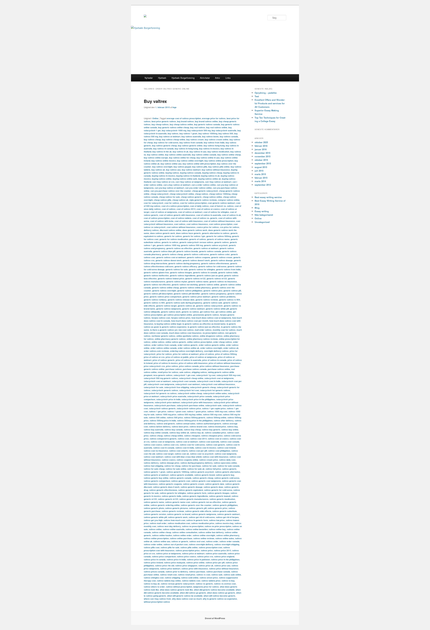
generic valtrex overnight (164, 290)
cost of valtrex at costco (208, 209)
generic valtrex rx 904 (229, 299)
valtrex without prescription (179, 586)
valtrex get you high (153, 520)
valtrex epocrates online (225, 462)
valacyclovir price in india (168, 399)
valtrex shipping (172, 577)
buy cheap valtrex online (181, 124)
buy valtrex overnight (162, 166)
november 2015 (262, 156)
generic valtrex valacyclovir (209, 305)
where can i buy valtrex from (157, 598)
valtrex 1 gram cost (176, 411)
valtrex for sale (209, 465)
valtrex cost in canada (163, 447)
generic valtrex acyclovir (216, 245)
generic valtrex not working (185, 284)
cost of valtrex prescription (157, 218)
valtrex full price (213, 468)
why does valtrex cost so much (187, 598)
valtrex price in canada (155, 559)
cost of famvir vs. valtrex (222, 205)
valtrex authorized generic (208, 423)
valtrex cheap (156, 435)
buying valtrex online (162, 178)
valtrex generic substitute (224, 511)
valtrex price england (224, 556)
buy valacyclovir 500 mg (199, 130)
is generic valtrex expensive (173, 326)
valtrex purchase (197, 571)
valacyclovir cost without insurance (218, 384)
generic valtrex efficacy (186, 266)
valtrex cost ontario (178, 450)
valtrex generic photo (154, 508)
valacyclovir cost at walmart (157, 381)
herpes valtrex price (180, 317)
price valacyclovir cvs (154, 366)
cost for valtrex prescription (193, 202)
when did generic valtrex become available (214, 589)
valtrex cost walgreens (225, 453)
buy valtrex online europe (156, 157)
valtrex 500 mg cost (212, 414)
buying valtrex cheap (212, 172)
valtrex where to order (154, 586)
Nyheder (149, 77)
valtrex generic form (196, 493)
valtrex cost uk (182, 453)
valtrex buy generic (211, 429)
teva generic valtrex (163, 375)
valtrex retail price (186, 574)
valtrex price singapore (186, 565)
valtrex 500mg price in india (163, 420)
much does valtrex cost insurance (185, 332)
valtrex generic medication (222, 499)
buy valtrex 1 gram (188, 133)
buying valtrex (172, 172)
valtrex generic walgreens (203, 514)
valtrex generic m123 (168, 499)
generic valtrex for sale (177, 269)
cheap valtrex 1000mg (219, 193)
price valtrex (172, 366)
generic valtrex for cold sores (212, 266)
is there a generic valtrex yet (164, 329)
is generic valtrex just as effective (204, 326)
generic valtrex (221, 242)
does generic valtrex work (194, 230)
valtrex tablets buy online (169, 580)
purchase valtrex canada (195, 369)
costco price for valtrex (208, 227)
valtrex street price (209, 577)
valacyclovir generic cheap (203, 387)
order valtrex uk (231, 347)
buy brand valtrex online (206, 121)
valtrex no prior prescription (218, 526)
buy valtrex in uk (180, 151)
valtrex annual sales (185, 423)
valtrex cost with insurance (215, 456)
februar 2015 (261, 177)
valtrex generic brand (204, 474)
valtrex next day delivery (169, 526)
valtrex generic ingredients (195, 496)
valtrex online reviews (203, 538)
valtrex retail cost (168, 574)
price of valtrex (207, 354)
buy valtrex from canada (191, 142)
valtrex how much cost (174, 520)
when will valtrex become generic (219, 595)
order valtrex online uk (188, 347)
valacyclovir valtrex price (189, 408)
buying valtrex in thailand (188, 175)
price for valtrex (164, 354)
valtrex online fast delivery (211, 532)
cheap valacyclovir (159, 193)
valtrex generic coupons (170, 483)
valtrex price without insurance (224, 568)
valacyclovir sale (213, 405)
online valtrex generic (175, 341)
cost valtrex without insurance (181, 227)
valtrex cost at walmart (187, 441)
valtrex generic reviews (173, 511)
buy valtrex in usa (197, 151)
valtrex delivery (151, 462)
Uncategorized (262, 222)
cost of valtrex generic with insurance (177, 215)
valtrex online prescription (156, 538)
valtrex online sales (224, 538)
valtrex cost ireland (226, 447)
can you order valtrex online (198, 187)
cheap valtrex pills (162, 199)
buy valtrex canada (229, 136)
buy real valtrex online (216, 127)
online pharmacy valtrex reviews (202, 338)
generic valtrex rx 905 (154, 302)
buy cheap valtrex (160, 124)
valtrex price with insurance (194, 568)
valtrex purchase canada (218, 571)
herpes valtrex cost (161, 317)
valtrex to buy (228, 580)
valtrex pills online (189, 547)
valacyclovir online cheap (190, 393)
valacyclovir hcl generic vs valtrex (160, 393)
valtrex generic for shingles (173, 493)
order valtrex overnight (211, 347)
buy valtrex (173, 133)
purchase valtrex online (219, 369)
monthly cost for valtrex (224, 329)
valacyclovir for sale (153, 387)
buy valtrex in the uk (162, 151)
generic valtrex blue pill (164, 251)
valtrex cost (183, 438)
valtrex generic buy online (156, 477)
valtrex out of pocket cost (175, 544)
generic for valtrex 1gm (194, 236)
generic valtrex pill (232, 290)
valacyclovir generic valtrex (165, 390)
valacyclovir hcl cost (189, 390)
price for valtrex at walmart (186, 354)
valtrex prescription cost (210, 547)
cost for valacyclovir (153, 202)
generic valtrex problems (223, 296)
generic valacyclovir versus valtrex (196, 242)
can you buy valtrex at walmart (169, 187)
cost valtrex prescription (220, 224)
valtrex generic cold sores (226, 477)
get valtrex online (224, 311)
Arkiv (217, 77)
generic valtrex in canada (205, 272)
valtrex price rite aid (164, 565)
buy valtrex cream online (216, 139)
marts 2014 (260, 181)
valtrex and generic (166, 423)
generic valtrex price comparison (165, 296)
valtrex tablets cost (191, 580)
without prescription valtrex (157, 601)
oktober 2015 (261, 159)
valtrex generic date (214, 483)
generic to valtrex (170, 242)
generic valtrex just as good (210, 275)
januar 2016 (261, 149)
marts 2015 (260, 174)
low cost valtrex (186, 329)
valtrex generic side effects (198, 511)
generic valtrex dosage (222, 260)
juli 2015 (259, 170)
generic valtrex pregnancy (213, 293)
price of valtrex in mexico (166, 363)
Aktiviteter (205, 77)
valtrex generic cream (193, 483)
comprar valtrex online (229, 199)
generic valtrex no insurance (223, 281)
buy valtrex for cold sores (166, 142)
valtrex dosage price (169, 462)
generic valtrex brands (187, 251)
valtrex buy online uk (179, 432)
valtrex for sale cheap (154, 468)
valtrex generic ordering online (165, 505)
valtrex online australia (174, 529)
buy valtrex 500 (225, 133)
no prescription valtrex (213, 332)
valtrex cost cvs (171, 444)
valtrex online (155, 529)
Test (257, 96)
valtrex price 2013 (222, 550)
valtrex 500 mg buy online (189, 414)
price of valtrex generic (164, 360)
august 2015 (261, 167)
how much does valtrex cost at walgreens (211, 317)
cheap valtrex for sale (169, 196)
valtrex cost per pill (198, 450)
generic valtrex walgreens (168, 308)
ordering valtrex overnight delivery (186, 351)
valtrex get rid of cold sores (202, 517)
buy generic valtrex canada (207, 124)
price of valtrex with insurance (193, 363)
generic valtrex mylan (176, 281)
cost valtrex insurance (197, 224)
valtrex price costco (186, 556)
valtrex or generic (179, 541)
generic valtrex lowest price (171, 278)
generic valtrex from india (228, 269)
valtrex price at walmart (193, 553)
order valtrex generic (188, 344)
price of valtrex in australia (188, 360)
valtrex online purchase (181, 538)
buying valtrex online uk (209, 178)
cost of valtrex (169, 209)
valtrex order (212, 541)
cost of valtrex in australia (208, 215)
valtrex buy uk (197, 432)
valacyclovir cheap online (191, 378)
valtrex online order (182, 535)
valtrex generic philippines (225, 505)
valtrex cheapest (192, 435)
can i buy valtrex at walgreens (190, 181)
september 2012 (263, 184)
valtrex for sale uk (196, 468)
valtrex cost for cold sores (192, 444)
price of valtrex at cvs (154, 357)
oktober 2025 (261, 142)
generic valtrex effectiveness (215, 263)
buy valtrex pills (199, 166)
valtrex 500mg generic (194, 417)
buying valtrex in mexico (163, 175)
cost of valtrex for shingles (216, 212)
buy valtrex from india (214, 142)
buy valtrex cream (195, 139)
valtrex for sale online (176, 468)
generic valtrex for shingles (202, 269)
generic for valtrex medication (173, 239)
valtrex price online (195, 562)
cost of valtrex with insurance (189, 221)
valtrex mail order (158, 523)
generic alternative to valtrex (215, 233)
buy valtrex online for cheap (182, 157)
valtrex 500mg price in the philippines (195, 420)
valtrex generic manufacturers (193, 499)
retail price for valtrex (168, 372)
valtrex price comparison (164, 556)
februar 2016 (261, 145)
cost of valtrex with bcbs (162, 221)
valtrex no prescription (193, 526)
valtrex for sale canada (229, 465)
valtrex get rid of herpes (227, 517)
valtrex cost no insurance (156, 450)
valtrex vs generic (204, 583)
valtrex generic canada (180, 477)
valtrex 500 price (175, 417)
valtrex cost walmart (153, 456)
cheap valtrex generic (191, 196)
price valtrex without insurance (214, 366)
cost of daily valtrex (199, 205)
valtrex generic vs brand (178, 514)
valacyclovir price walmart (167, 402)
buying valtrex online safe (185, 178)
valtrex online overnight (204, 535)
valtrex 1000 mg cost (217, 411)
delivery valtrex (151, 230)
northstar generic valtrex (163, 335)
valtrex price (207, 550)
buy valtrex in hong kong (186, 148)
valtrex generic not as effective (206, 502)
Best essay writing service (268, 197)
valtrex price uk (205, 565)
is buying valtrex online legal (167, 323)
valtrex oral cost (197, 541)
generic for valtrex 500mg (218, 236)
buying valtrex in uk (210, 175)
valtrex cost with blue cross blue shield (183, 456)
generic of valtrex (197, 239)
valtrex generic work (178, 517)
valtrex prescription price (188, 550)
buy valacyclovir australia (224, 130)
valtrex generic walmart (228, 514)
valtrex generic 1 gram (154, 471)
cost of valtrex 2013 (186, 209)
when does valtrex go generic (221, 592)
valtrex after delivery (224, 420)
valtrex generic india (171, 496)
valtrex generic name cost (177, 502)
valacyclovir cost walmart (187, 384)
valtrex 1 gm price (157, 411)
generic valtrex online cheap (165, 287)
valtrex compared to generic (163, 438)
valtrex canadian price (215, 432)
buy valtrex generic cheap (164, 145)
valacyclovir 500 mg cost (229, 375)
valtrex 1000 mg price (166, 414)
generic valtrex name (198, 281)
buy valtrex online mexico (163, 160)
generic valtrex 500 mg (192, 245)
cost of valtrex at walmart (190, 212)
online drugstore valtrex (211, 335)
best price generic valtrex (164, 121)
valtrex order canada (229, 541)
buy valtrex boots (210, 136)
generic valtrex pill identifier (187, 293)
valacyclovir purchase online (190, 405)
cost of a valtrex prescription (175, 205)
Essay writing (262, 211)
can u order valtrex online (203, 184)
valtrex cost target (165, 453)
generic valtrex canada (210, 251)
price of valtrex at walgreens (203, 357)
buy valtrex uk (158, 169)
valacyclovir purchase (165, 405)
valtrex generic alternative (227, 471)
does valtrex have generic (188, 233)
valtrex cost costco (153, 444)
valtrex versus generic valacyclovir (178, 583)
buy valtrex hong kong (214, 145)
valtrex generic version (155, 514)
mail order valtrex (203, 329)
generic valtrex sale (212, 302)
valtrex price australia (216, 553)
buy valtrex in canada (163, 148)
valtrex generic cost (180, 480)
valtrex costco (169, 459)
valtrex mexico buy (224, 523)
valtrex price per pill (215, 562)
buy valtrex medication (218, 151)
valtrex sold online (190, 577)
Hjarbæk (162, 77)
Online (155, 118)
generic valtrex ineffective (156, 275)
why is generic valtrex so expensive (220, 598)
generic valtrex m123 (217, 278)
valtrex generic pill (198, 508)
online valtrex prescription (199, 341)
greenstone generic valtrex (206, 314)
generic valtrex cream (221, 257)
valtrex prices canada (154, 571)
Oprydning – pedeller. (266, 92)
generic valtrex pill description (158, 293)
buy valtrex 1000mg (207, 133)
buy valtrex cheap (152, 139)
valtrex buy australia (153, 429)
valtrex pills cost (152, 547)
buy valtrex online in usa (208, 157)
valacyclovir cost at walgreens (219, 378)
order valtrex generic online (212, 344)
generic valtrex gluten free (156, 272)
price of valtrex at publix (177, 357)
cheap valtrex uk (180, 199)
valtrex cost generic (215, 444)
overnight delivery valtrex (216, 351)
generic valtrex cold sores (196, 254)
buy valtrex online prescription (218, 160)
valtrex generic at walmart (156, 474)
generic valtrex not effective (157, 284)
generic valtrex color (220, 254)
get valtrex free (207, 311)
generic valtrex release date (181, 299)
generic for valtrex (173, 236)
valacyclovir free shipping (176, 387)
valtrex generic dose (213, 486)
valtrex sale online (232, 574)
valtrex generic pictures (176, 508)
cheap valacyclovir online (182, 193)
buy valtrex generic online (190, 145)
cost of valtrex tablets (181, 218)
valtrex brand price (217, 426)
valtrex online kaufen (162, 535)
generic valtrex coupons (198, 257)
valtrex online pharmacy (227, 535)
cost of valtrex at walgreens (163, 212)
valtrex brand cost (198, 426)
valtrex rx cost (203, 574)
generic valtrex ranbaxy (155, 299)
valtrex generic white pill (155, 517)
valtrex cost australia (209, 441)
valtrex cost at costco (218, 438)
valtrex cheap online (173, 435)
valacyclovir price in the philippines (198, 399)
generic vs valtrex (190, 311)
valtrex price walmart (170, 568)
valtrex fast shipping (153, 465)
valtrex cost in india (184, 447)
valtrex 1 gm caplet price (214, 408)
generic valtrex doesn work (169, 260)
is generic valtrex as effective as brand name (204, 323)
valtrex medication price (202, 523)
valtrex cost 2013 (198, 438)
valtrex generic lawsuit (220, 496)
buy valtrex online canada (204, 154)
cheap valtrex (201, 193)
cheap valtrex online (212, 196)
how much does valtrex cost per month (189, 320)
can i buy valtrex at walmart (218, 181)
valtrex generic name (154, 502)
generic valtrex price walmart (196, 296)
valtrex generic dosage (192, 486)
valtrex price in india (176, 559)
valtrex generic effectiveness (163, 490)
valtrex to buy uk (152, 583)
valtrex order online (153, 544)
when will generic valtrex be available (185, 595)
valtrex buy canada (173, 429)
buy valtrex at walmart (169, 136)
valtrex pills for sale (170, 547)
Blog (257, 207)
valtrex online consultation (184, 532)
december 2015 (262, 152)
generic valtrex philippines (189, 290)
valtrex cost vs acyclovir (202, 453)
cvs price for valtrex (229, 227)
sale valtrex (185, 372)
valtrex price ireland (153, 562)
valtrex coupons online (187, 459)
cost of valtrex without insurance (219, 221)
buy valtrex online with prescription (199, 163)
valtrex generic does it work (166, 486)
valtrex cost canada (229, 441)
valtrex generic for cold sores (218, 490)
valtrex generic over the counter (196, 505)
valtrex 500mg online (216, 417)
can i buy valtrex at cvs (163, 181)
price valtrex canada (189, 366)
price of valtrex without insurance (225, 363)
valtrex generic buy (225, 474)
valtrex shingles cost (154, 577)
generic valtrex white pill (217, 308)
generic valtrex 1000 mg (168, 245)
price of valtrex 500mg (226, 354)
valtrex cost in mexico (205, 447)
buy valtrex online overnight (190, 160)
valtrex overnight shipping (226, 544)
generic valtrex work (171, 311)
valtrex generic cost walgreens (206, 480)
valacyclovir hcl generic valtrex (215, 390)
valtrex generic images (218, 493)
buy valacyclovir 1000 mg (174, 130)
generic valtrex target (166, 305)
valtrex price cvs (205, 556)
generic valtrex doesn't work (196, 260)
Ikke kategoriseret (264, 214)
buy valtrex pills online (219, 166)
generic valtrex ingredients (183, 275)
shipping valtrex (199, 372)
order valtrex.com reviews (156, 351)
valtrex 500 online (157, 417)
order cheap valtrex (222, 341)
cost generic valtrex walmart (221, 202)
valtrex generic (229, 468)
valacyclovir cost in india (209, 381)
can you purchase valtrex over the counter (170, 190)
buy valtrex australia (191, 136)
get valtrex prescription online (178, 314)
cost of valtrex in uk (231, 215)
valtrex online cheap (161, 532)
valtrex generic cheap (202, 477)
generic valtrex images (181, 272)
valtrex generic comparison (157, 480)
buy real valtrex (197, 127)
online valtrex (158, 341)
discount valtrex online (170, 230)
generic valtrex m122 (195, 278)
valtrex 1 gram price (196, 411)
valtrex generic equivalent (190, 490)
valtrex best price (180, 426)
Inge (175, 107)
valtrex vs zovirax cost (225, 583)
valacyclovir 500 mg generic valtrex (161, 378)
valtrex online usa (161, 541)
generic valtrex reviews (207, 299)
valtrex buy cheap (192, 429)
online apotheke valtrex (187, 335)
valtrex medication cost (179, 523)
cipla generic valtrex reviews (203, 199)
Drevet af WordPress (215, 618)
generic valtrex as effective (179, 248)
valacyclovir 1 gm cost (184, 375)
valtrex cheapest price (212, 435)
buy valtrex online (155, 154)
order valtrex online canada (163, 347)
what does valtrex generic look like (176, 589)
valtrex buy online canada (156, 432)
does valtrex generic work (162, 233)
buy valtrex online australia (178, 154)
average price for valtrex (214, 118)
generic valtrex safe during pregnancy (184, 302)
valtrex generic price (217, 508)
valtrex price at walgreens (168, 553)
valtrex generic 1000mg (177, 471)
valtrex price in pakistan (198, 559)
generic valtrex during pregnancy (184, 263)
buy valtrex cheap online (173, 139)
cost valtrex (179, 224)
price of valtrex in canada (214, 360)
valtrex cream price (208, 459)
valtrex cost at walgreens (163, 441)
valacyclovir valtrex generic (162, 408)
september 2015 (263, 163)
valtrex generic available (181, 474)
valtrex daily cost (227, 459)
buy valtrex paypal (182, 166)
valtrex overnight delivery (201, 544)
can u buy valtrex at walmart (176, 184)
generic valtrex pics (212, 290)
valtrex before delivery (160, 426)
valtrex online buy (217, 529)
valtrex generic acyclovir (202, 471)
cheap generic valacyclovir (205, 190)
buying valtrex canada (190, 172)
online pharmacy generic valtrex (170, 338)
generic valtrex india (228, 272)
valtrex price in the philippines (225, 559)
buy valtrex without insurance (216, 169)
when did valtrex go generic (193, 592)
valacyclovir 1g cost (206, 375)
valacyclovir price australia (173, 396)
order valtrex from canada (164, 344)
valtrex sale (217, 574)
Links (228, 77)
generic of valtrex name (218, 239)
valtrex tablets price (211, 580)
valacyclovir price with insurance (197, 402)
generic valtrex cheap (172, 254)
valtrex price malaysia (174, 562)
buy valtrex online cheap (229, 154)
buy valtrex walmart (191, 169)
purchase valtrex (173, 369)
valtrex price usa (222, 565)
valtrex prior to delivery (177, 571)
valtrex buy (232, 426)
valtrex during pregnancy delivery (196, 462)
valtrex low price (217, 520)
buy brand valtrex (185, 121)
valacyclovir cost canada (184, 381)
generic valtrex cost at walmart (171, 257)
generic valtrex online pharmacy (195, 287)
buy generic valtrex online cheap (173, 127)
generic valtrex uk (186, 305)
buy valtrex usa (173, 169)
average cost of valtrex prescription (184, 118)
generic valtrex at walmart (206, 248)
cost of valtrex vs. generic (204, 218)
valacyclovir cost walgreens (160, 384)
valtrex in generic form (197, 520)
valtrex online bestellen (197, 529)
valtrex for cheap (172, 465)
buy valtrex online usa (171, 163)
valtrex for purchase (191, 465)
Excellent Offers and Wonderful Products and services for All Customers (270, 103)
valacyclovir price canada (199, 396)
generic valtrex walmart (193, 308)
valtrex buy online (229, 429)
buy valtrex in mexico (209, 148)
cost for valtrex (171, 202)
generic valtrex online (209, 284)
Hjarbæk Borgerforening (183, 77)
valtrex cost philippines (219, 450)
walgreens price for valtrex (206, 586)
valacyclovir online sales (215, 393)
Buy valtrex (155, 101)
